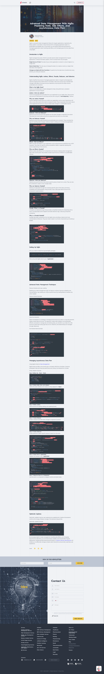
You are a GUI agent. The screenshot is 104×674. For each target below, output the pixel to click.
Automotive (55, 647)
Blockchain (39, 645)
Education (55, 654)
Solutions (39, 627)
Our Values (71, 629)
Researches (71, 647)
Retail (54, 643)
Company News (72, 643)
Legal (54, 652)
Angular (31, 40)
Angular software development (63, 540)
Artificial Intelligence (42, 641)
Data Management (45, 364)
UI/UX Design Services (26, 640)
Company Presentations (74, 645)
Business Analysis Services (27, 638)
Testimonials (72, 635)
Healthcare (55, 629)
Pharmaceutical (57, 632)
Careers (71, 650)
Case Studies (72, 639)
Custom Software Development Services (26, 630)
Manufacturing (56, 638)
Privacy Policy (61, 671)
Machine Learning (41, 643)
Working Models (72, 637)
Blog (70, 641)
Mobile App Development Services (27, 635)
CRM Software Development (44, 629)
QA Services (24, 650)
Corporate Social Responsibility (73, 632)
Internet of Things (41, 638)
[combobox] (56, 600)
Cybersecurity (40, 636)
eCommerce (56, 641)
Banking (55, 636)
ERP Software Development (43, 632)
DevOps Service (24, 642)
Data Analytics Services (42, 634)
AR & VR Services (41, 647)
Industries (55, 627)
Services (23, 627)
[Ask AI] (99, 668)
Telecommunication (57, 645)
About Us (71, 627)
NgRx (36, 40)
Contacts (23, 657)
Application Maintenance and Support (27, 647)
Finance (55, 634)
